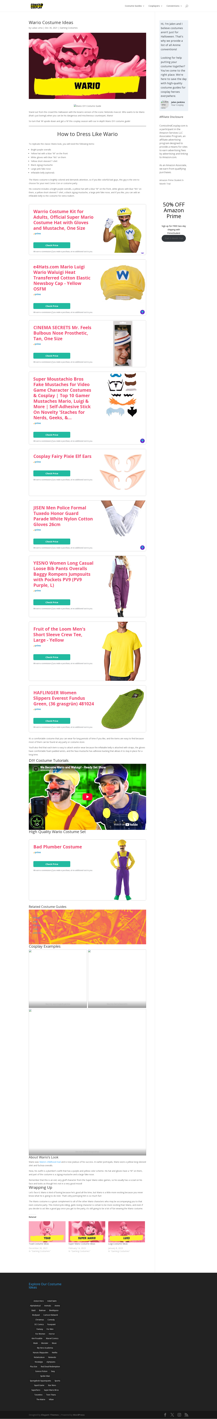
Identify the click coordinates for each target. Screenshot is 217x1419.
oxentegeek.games (61, 1004)
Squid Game (39, 1385)
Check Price (51, 245)
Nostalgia (39, 1362)
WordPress (79, 1414)
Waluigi (36, 917)
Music (54, 1343)
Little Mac (37, 932)
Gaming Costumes (69, 27)
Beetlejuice (53, 1310)
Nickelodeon (39, 1357)
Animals (47, 1305)
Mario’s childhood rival (50, 1161)
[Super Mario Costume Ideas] (86, 1231)
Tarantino (38, 1394)
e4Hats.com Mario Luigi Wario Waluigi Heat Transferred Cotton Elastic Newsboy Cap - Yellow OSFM (61, 278)
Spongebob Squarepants (40, 1380)
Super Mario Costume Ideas (81, 1243)
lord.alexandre (120, 1004)
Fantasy (40, 1329)
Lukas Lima (37, 27)
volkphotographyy (91, 1151)
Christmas (39, 1319)
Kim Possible (37, 1338)
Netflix (54, 1352)
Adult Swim (52, 1301)
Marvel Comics (52, 1338)
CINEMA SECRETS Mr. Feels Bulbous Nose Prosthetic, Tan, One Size (62, 333)
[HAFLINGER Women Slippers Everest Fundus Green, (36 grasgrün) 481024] (122, 731)
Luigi (35, 921)
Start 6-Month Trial (174, 238)
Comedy (51, 1319)
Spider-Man (45, 1376)
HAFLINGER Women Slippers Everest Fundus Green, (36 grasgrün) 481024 (63, 698)
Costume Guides (133, 6)
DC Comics (39, 1324)
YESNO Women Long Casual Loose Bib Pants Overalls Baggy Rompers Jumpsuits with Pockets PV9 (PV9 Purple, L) (63, 574)
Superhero (35, 1390)
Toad (35, 929)
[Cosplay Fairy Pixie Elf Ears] (122, 495)
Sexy (53, 1371)
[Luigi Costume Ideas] (126, 1231)
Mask (35, 1343)
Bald (33, 1310)
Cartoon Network (50, 1315)
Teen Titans (51, 1394)
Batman (42, 1310)
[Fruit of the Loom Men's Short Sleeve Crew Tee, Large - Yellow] (122, 679)
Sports (57, 1380)
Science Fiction (41, 1371)
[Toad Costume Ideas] (47, 1231)
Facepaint (51, 1324)
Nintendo (52, 1357)
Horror (52, 1334)
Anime (57, 1305)
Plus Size (33, 1366)
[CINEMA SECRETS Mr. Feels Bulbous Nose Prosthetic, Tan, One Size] (122, 366)
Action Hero (39, 1301)
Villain (51, 1399)
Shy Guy (37, 925)
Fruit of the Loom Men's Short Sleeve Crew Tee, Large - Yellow (59, 634)
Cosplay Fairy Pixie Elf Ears (62, 456)
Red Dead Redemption (50, 1366)
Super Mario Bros (51, 1390)
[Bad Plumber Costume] (122, 899)
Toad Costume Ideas (39, 1243)
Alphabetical (35, 1305)
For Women (40, 1334)
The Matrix (40, 1399)
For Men (50, 1329)
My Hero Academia (45, 1348)
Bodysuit (36, 1315)
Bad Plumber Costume (57, 847)
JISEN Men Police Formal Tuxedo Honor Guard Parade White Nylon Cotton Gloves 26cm (63, 516)
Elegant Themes (50, 1414)
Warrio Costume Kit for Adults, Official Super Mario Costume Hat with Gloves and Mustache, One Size (63, 220)
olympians (50, 1362)
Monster (44, 1343)
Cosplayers (154, 6)
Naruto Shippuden (40, 1352)
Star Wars (52, 1385)
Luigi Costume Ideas (118, 1243)
